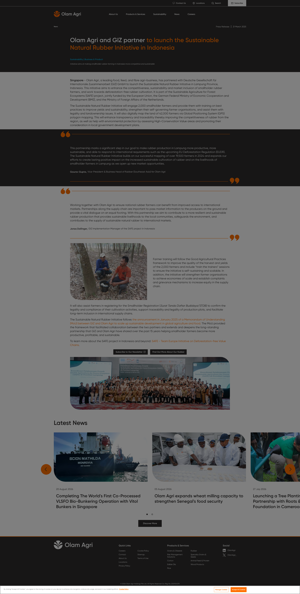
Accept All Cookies (238, 589)
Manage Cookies (221, 589)
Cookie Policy (124, 589)
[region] (150, 590)
